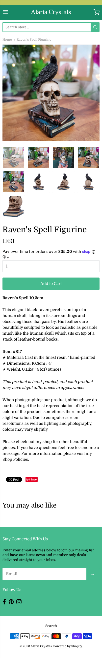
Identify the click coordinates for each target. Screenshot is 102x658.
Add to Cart (51, 283)
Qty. (5, 257)
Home (7, 39)
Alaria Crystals (51, 12)
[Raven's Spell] (13, 157)
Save (33, 479)
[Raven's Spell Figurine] (38, 157)
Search (51, 626)
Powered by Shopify (67, 646)
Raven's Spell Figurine (34, 39)
